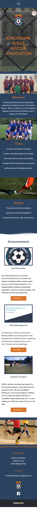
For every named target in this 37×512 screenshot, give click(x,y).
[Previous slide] (4, 432)
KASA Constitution (18, 458)
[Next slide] (32, 432)
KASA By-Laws (18, 461)
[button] (18, 3)
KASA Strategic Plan (18, 464)
